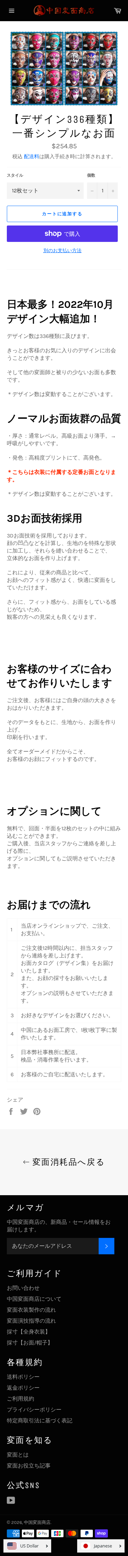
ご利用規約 (20, 1398)
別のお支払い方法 (62, 251)
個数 (91, 175)
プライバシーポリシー (34, 1409)
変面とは (18, 1454)
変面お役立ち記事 (29, 1465)
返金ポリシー (23, 1387)
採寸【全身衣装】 (29, 1331)
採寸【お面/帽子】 (30, 1342)
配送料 (31, 156)
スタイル (15, 175)
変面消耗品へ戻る (67, 1162)
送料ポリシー (23, 1377)
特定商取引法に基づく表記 (39, 1420)
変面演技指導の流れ (31, 1321)
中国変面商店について (34, 1299)
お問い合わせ (23, 1288)
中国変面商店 (37, 1522)
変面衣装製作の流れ (31, 1310)
